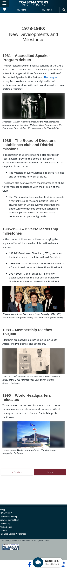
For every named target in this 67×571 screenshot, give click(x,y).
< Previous (17, 472)
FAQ (2, 509)
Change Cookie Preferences (13, 534)
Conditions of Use (8, 516)
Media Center (6, 527)
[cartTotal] (4, 10)
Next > (50, 472)
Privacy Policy (6, 513)
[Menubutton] (4, 3)
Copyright (4, 523)
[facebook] (29, 564)
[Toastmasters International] (33, 3)
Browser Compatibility (9, 520)
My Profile (47, 10)
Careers (3, 530)
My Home (21, 10)
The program (51, 77)
